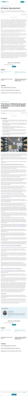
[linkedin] (12, 17)
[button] (1, 1)
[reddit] (15, 17)
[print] (26, 17)
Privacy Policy (24, 392)
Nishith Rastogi (10, 311)
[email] (16, 17)
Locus (21, 313)
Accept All (14, 394)
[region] (14, 393)
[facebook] (11, 17)
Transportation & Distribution (5, 101)
